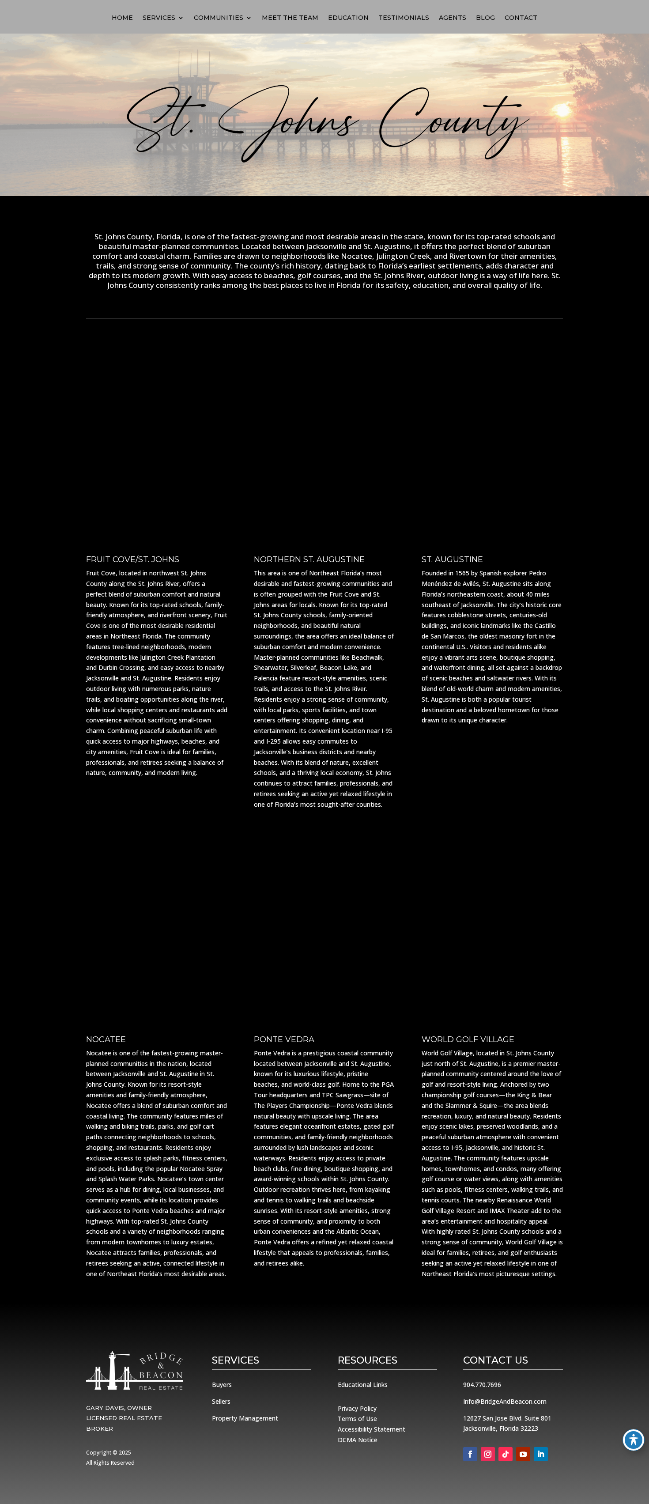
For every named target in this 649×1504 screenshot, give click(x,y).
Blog (485, 18)
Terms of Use (357, 1418)
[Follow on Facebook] (470, 1454)
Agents (452, 18)
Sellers (221, 1401)
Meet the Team (290, 18)
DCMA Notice (357, 1440)
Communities (218, 18)
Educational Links (363, 1384)
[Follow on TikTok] (505, 1454)
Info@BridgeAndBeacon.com (505, 1401)
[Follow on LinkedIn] (541, 1454)
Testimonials (403, 18)
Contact (521, 18)
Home (122, 18)
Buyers (222, 1384)
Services (159, 18)
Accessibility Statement (371, 1429)
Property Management (245, 1418)
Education (348, 18)
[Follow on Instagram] (488, 1454)
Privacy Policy (357, 1408)
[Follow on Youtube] (523, 1454)
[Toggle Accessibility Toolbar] (633, 1440)
